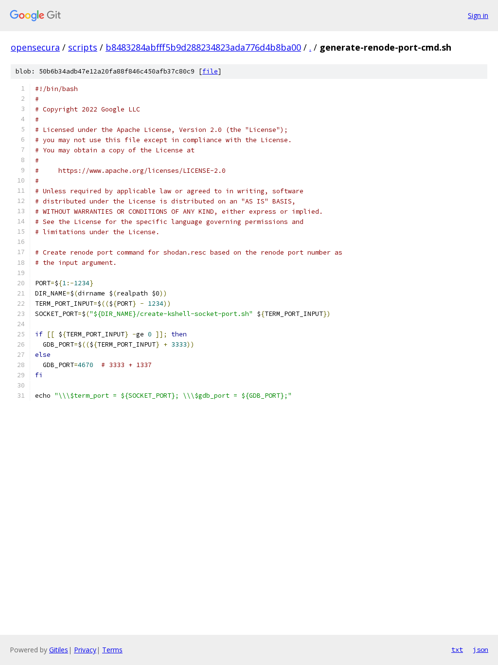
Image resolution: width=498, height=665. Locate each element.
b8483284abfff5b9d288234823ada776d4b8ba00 (203, 47)
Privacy (85, 649)
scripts (82, 47)
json (480, 649)
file (210, 71)
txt (457, 649)
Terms (112, 649)
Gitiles (58, 649)
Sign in (478, 15)
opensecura (35, 47)
